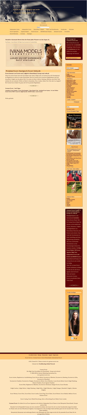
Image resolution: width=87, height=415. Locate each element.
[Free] (74, 180)
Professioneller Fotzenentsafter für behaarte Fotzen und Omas (74, 154)
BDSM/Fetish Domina (46, 31)
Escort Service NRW (10, 91)
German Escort (20, 5)
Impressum (55, 355)
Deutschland (70, 102)
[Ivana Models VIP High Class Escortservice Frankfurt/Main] (74, 144)
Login (68, 74)
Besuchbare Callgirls (39, 29)
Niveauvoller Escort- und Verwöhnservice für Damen (73, 161)
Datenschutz (45, 355)
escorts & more (39, 91)
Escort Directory (14, 33)
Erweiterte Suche (70, 109)
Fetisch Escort (34, 31)
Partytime (71, 29)
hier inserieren (43, 25)
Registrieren (69, 75)
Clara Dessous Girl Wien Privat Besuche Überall (74, 159)
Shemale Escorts (58, 31)
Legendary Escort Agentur (11, 90)
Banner (68, 202)
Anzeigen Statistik (71, 76)
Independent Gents (26, 29)
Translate (77, 69)
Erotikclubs (64, 29)
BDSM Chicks (31, 91)
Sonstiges (29, 33)
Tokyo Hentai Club (33, 90)
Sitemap (68, 204)
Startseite (43, 22)
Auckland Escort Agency (44, 90)
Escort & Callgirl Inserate (21, 91)
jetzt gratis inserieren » (72, 58)
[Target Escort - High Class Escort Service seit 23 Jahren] (74, 147)
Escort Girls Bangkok (23, 90)
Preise (68, 203)
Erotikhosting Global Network (47, 364)
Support (68, 205)
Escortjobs (67, 31)
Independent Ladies (15, 29)
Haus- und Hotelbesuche (52, 29)
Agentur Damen (25, 31)
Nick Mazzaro (70, 165)
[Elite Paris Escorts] (74, 128)
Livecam (23, 33)
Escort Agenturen (14, 31)
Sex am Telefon (54, 90)
